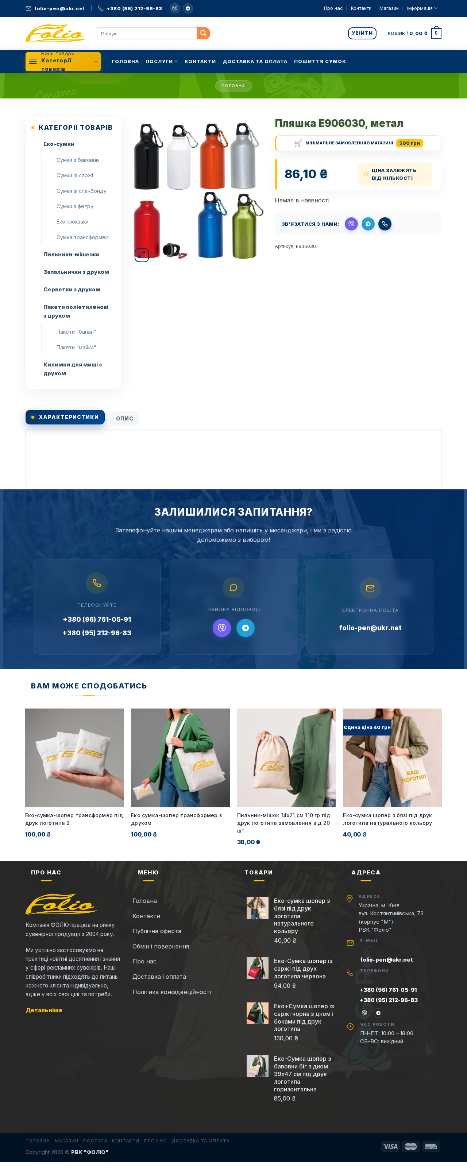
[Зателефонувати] (384, 223)
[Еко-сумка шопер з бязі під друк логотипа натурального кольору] (392, 758)
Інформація (420, 8)
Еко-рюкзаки (73, 221)
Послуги (159, 61)
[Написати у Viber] (175, 8)
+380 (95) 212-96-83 (96, 633)
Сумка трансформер (83, 237)
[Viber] (222, 628)
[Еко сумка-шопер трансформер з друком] (180, 758)
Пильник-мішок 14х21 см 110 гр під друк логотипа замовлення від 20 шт (284, 823)
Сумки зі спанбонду (82, 191)
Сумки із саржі (75, 175)
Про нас (333, 8)
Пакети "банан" (76, 332)
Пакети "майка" (76, 347)
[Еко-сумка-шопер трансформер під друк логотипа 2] (74, 758)
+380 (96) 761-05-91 (97, 619)
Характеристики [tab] (69, 417)
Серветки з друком (71, 289)
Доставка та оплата (255, 61)
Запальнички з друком (76, 271)
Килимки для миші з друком (72, 369)
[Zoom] (142, 255)
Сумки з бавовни (78, 160)
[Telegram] (188, 8)
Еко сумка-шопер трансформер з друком (176, 819)
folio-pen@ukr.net (370, 628)
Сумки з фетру (75, 206)
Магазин (389, 8)
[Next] (441, 784)
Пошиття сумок (320, 61)
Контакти (361, 8)
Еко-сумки (58, 143)
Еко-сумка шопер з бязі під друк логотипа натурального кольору (387, 819)
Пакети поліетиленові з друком (75, 311)
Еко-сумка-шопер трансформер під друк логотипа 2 (74, 819)
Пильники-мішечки (71, 254)
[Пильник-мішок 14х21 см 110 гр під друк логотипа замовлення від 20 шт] (286, 758)
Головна (125, 61)
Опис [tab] (125, 418)
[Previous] (25, 784)
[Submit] (203, 33)
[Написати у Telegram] (368, 223)
